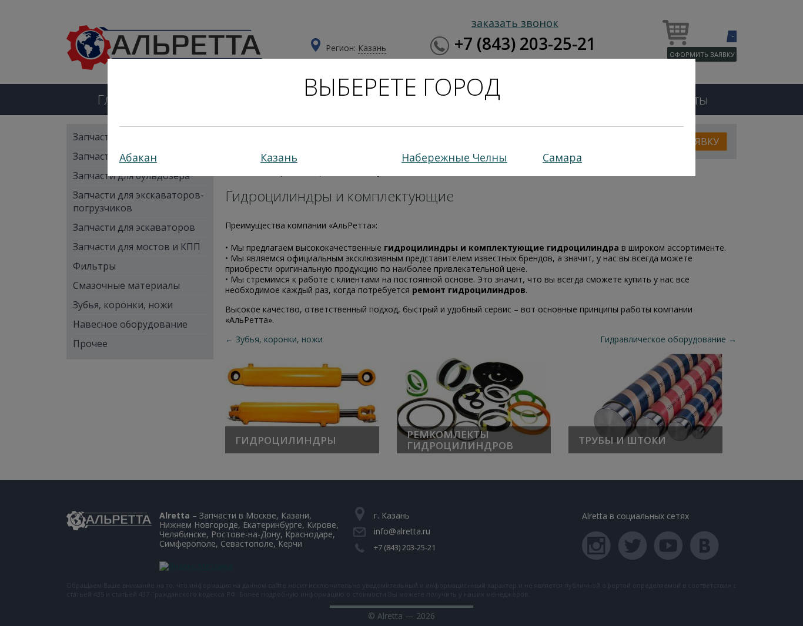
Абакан (138, 157)
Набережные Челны (454, 157)
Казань (278, 157)
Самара (562, 157)
